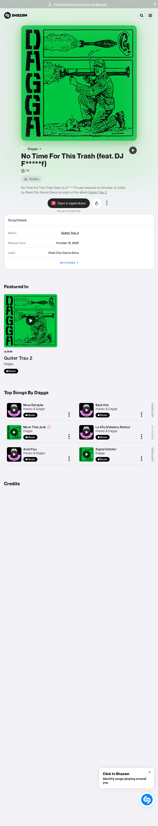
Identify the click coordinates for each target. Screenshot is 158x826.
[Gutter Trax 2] (30, 333)
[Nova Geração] (14, 410)
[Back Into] (86, 410)
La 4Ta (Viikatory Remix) (113, 427)
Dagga (28, 431)
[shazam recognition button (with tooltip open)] (147, 799)
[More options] (106, 203)
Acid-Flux (30, 449)
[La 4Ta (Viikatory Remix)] (86, 432)
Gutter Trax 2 (97, 192)
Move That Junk (34, 427)
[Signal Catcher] (86, 454)
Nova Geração (33, 405)
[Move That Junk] (14, 432)
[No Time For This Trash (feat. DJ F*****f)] (133, 150)
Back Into (102, 405)
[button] (155, 4)
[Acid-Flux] (14, 454)
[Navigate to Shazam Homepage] (15, 15)
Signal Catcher (106, 449)
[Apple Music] (11, 371)
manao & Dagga (34, 409)
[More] (69, 414)
